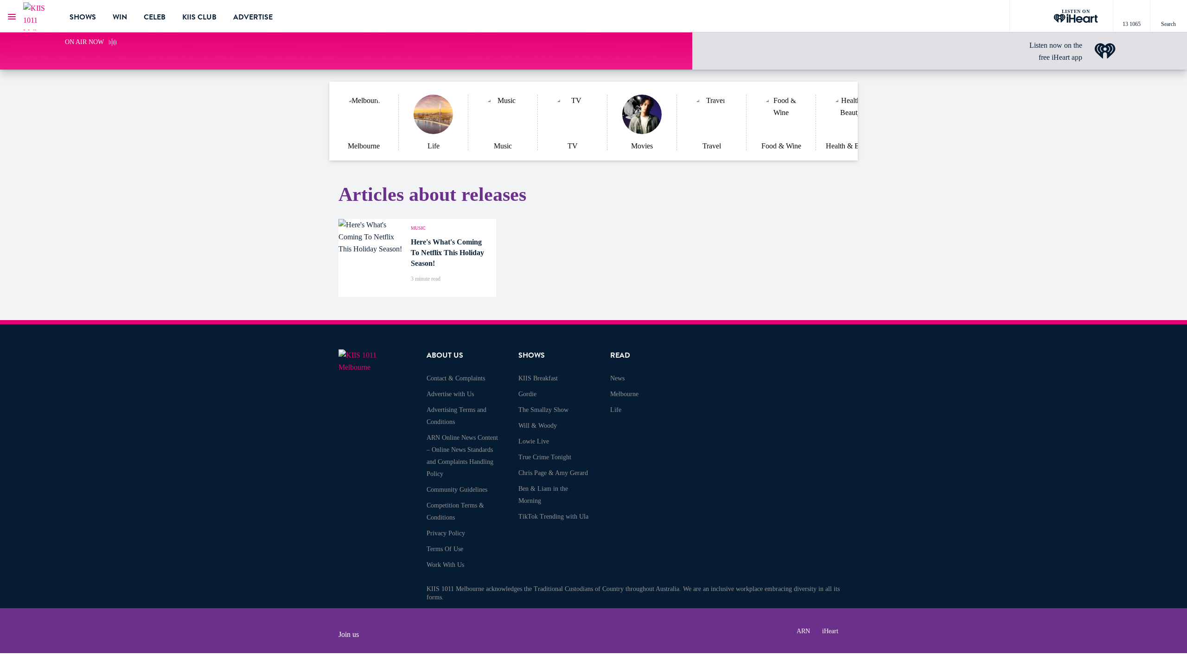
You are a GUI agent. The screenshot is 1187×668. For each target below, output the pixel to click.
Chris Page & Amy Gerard (553, 472)
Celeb (155, 17)
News (617, 378)
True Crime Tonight (544, 457)
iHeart (830, 631)
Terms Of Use (445, 549)
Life (615, 409)
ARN (803, 631)
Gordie (527, 394)
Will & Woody (537, 425)
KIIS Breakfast (538, 378)
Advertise (253, 17)
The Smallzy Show (543, 409)
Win (120, 17)
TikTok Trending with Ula (553, 516)
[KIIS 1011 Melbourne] (39, 16)
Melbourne (624, 394)
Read (620, 355)
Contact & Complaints (456, 378)
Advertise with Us (450, 394)
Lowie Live (533, 441)
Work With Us (445, 564)
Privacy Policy (446, 533)
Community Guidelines (457, 489)
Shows (83, 17)
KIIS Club (199, 17)
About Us (445, 355)
